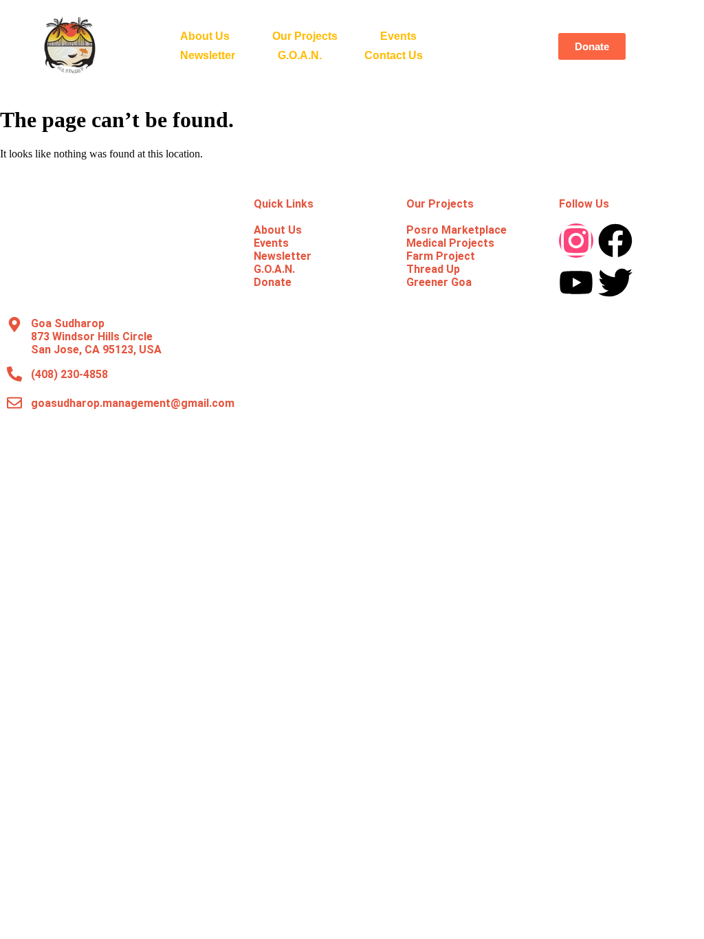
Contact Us (393, 55)
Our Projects (305, 36)
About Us (205, 36)
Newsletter (207, 55)
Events (398, 36)
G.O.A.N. (300, 55)
